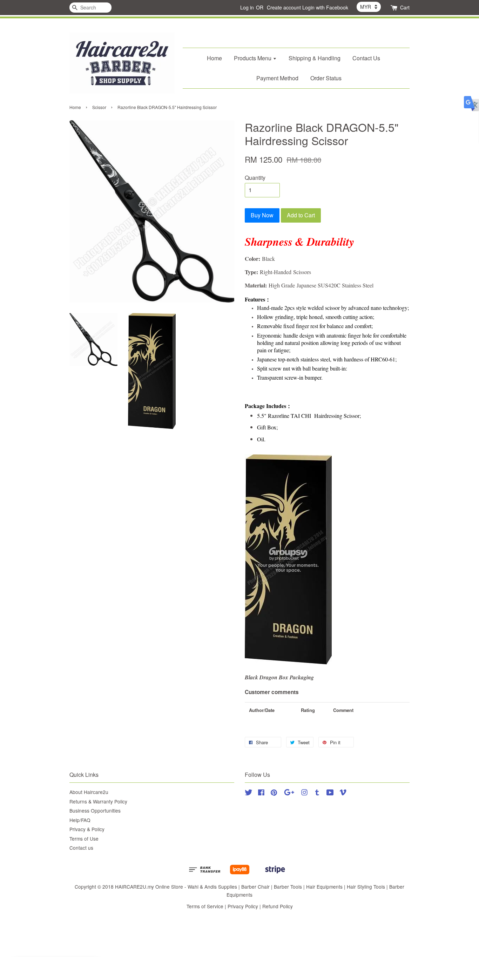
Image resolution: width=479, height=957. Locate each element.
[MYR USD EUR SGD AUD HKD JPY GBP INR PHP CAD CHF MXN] (369, 7)
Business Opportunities (95, 810)
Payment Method (277, 78)
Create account (284, 7)
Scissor (99, 107)
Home (214, 58)
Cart (405, 7)
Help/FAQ (79, 819)
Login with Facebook (325, 7)
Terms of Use (84, 838)
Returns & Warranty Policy (98, 801)
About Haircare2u (88, 791)
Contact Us (366, 58)
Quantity (255, 178)
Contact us (81, 847)
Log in (247, 7)
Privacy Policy (243, 906)
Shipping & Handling (314, 58)
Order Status (326, 78)
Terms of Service (205, 906)
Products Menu (253, 58)
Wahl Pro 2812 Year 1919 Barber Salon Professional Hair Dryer (64, 16)
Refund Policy (277, 906)
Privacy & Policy (86, 829)
